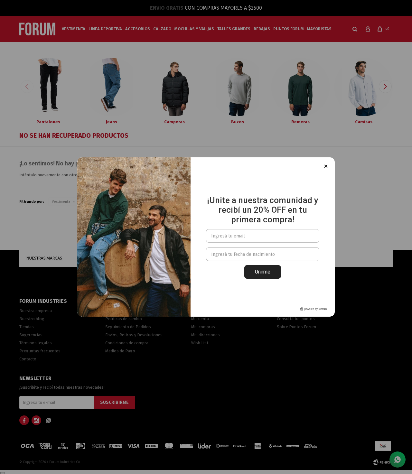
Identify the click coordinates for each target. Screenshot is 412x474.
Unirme (262, 272)
